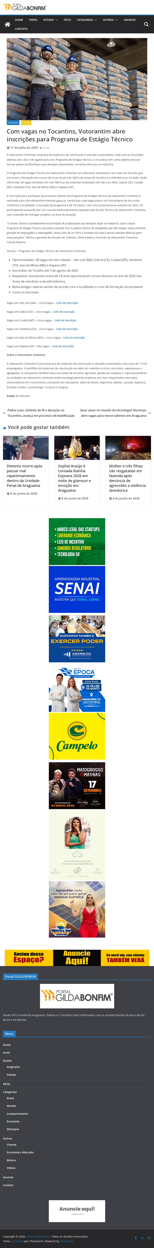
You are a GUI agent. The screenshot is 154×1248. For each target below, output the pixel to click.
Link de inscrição (64, 311)
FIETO (67, 20)
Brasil (10, 1098)
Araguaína (13, 1067)
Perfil (33, 20)
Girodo (46, 147)
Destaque (13, 122)
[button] (56, 19)
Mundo (11, 1106)
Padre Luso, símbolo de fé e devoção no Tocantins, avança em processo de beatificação (41, 413)
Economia (13, 1121)
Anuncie (130, 20)
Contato (21, 29)
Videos (11, 1168)
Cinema (11, 1144)
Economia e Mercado (20, 1152)
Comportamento (17, 1113)
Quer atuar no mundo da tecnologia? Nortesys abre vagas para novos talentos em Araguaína (113, 413)
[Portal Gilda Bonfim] (7, 24)
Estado (49, 20)
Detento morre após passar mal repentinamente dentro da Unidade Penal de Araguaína (24, 475)
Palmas (11, 1074)
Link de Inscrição (67, 303)
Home (19, 20)
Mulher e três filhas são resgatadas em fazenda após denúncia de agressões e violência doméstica (127, 478)
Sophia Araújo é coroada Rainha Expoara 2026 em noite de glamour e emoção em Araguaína (74, 478)
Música (11, 1160)
